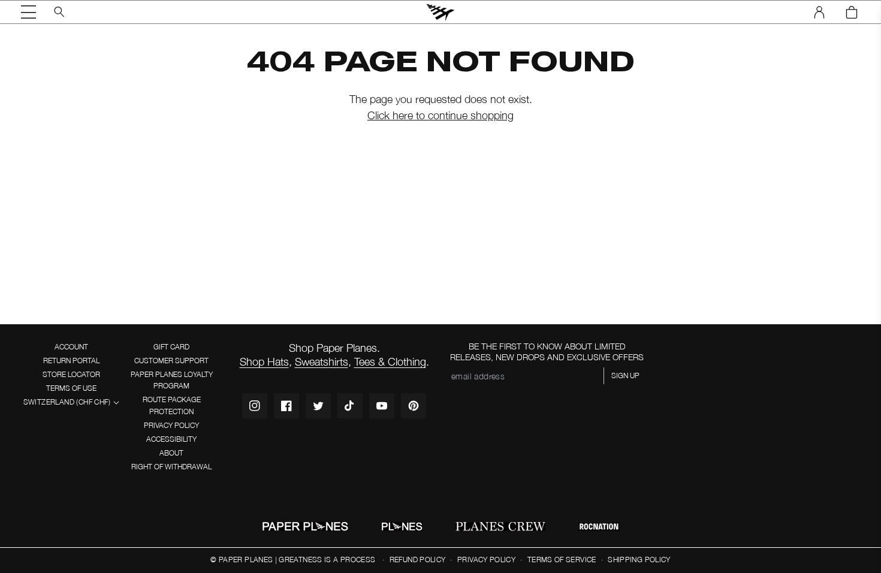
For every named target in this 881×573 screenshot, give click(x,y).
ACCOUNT (71, 346)
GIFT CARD (171, 346)
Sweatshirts (321, 361)
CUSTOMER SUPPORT (171, 360)
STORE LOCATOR (71, 374)
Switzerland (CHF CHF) (66, 401)
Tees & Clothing (390, 361)
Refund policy (418, 559)
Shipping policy (639, 559)
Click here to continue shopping (440, 115)
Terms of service (561, 559)
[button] (29, 12)
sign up (625, 375)
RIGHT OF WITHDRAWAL (171, 466)
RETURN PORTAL (71, 360)
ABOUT (171, 452)
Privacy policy (486, 559)
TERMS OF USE (71, 388)
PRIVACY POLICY (171, 425)
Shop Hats (264, 361)
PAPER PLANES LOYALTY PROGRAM (172, 380)
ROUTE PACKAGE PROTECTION (172, 405)
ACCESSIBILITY (171, 439)
